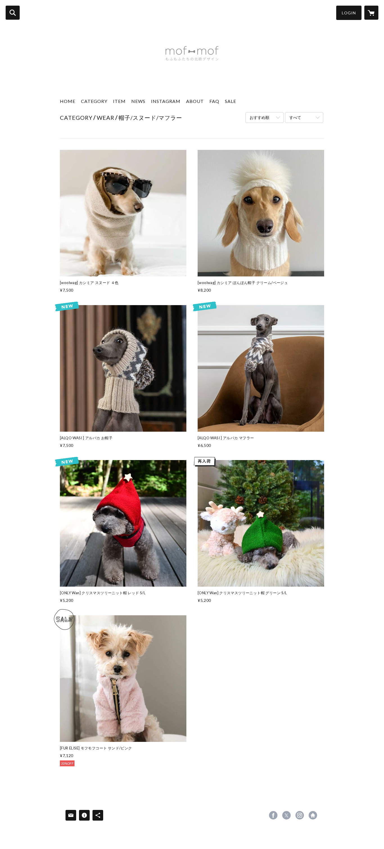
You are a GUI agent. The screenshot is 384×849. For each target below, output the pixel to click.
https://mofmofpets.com (313, 815)
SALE (230, 101)
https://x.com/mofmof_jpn (286, 815)
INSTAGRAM (165, 101)
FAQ (214, 101)
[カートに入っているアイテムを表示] (371, 13)
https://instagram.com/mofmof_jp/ (299, 815)
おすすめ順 (259, 117)
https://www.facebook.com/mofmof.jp (273, 815)
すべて (295, 117)
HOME (67, 101)
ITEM (119, 101)
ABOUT (195, 101)
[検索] (13, 13)
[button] (349, 13)
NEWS (138, 101)
